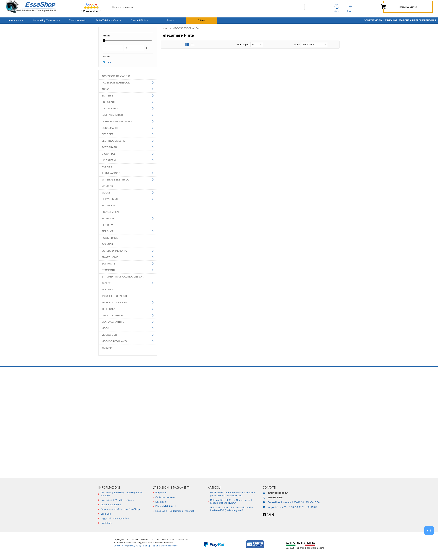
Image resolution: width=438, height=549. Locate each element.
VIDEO (105, 328)
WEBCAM (107, 347)
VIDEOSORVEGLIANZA (114, 341)
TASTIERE (107, 289)
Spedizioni (160, 501)
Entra (349, 11)
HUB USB (107, 166)
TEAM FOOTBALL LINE (114, 302)
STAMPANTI (108, 270)
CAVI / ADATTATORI (113, 115)
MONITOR (107, 186)
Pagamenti (161, 492)
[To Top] (430, 541)
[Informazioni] (337, 6)
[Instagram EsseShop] (268, 515)
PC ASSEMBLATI (111, 212)
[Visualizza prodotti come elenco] (193, 44)
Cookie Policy (120, 546)
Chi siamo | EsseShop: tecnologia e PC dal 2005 (122, 494)
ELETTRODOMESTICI (114, 140)
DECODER (107, 134)
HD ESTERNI (109, 160)
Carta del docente (165, 497)
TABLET (106, 283)
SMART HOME (110, 257)
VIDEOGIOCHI (110, 334)
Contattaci (106, 523)
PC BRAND (108, 218)
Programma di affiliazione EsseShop (120, 509)
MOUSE (106, 192)
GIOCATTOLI (109, 153)
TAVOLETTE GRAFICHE (115, 296)
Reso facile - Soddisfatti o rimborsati (174, 510)
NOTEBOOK (108, 205)
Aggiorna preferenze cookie (165, 546)
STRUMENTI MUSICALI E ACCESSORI (123, 276)
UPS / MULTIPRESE (113, 315)
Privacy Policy (134, 546)
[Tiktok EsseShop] (273, 515)
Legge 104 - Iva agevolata (115, 518)
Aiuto (336, 11)
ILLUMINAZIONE (111, 173)
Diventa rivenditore (111, 504)
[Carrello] (383, 6)
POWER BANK (110, 237)
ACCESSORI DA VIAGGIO (116, 76)
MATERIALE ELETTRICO (115, 179)
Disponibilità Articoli (165, 506)
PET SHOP (108, 231)
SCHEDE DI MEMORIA (114, 250)
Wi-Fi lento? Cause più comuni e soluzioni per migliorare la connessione (232, 494)
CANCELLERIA (110, 108)
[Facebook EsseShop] (264, 515)
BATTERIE (107, 95)
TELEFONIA (108, 309)
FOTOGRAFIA (109, 147)
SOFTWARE (108, 263)
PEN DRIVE (108, 225)
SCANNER (107, 244)
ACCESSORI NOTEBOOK (116, 82)
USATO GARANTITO (113, 321)
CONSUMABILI (110, 128)
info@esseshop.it (278, 492)
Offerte (201, 20)
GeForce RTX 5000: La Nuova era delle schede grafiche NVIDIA (231, 501)
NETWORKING (110, 199)
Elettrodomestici (77, 20)
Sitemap (146, 546)
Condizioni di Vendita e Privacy (117, 500)
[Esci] (350, 6)
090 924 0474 (275, 497)
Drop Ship (106, 513)
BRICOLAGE (108, 102)
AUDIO (105, 89)
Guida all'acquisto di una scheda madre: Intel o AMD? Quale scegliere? (232, 509)
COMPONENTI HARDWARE (117, 121)
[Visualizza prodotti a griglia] (187, 44)
